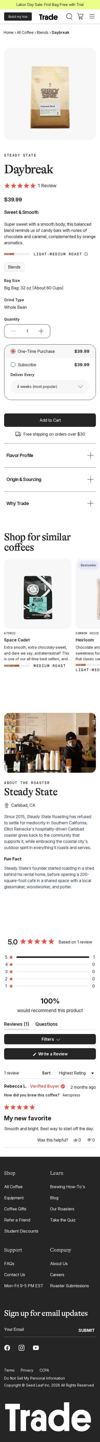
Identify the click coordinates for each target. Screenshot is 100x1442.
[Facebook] (7, 1348)
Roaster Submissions (69, 1285)
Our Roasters (62, 1208)
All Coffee (25, 32)
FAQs (9, 1263)
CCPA (44, 1370)
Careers (57, 1274)
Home (9, 32)
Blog (54, 1197)
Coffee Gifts (15, 1208)
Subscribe (27, 364)
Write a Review (60, 1055)
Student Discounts (21, 1231)
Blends (42, 32)
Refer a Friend (17, 1220)
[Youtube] (36, 1348)
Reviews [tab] (16, 1025)
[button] (30, 186)
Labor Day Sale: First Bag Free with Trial (50, 4)
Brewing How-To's (67, 1186)
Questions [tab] (46, 1025)
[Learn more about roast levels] (86, 254)
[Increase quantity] (41, 331)
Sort (47, 1073)
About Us (59, 1263)
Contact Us (14, 1274)
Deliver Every (22, 374)
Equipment (14, 1197)
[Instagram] (21, 1348)
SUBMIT (86, 1330)
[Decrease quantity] (13, 331)
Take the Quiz (63, 1220)
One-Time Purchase (36, 351)
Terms (9, 1370)
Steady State (20, 155)
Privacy (27, 1370)
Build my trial (17, 17)
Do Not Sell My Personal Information (34, 1378)
